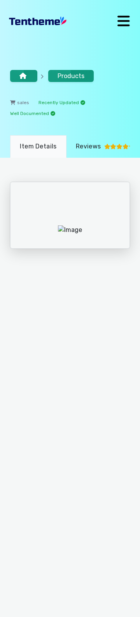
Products (71, 76)
